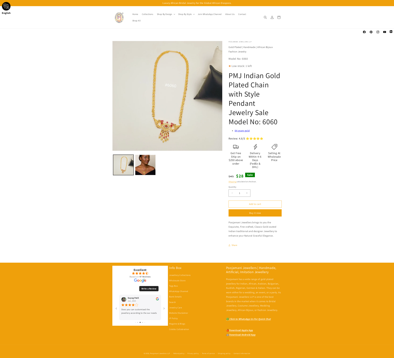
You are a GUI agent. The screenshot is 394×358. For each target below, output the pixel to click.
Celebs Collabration (179, 329)
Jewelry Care (175, 307)
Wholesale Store (177, 280)
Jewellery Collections (180, 275)
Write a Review (148, 288)
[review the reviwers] (157, 299)
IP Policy (173, 318)
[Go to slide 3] (140, 322)
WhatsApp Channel (178, 291)
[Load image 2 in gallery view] (145, 165)
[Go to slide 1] (135, 322)
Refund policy (178, 353)
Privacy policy (193, 353)
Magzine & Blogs (177, 323)
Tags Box (173, 285)
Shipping (232, 181)
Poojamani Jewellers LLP (160, 353)
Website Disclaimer (178, 313)
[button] (165, 14)
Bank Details (175, 296)
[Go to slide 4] (142, 322)
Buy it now (255, 212)
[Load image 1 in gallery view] (123, 165)
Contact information (242, 353)
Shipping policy (224, 353)
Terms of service (208, 353)
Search (172, 302)
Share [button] (234, 245)
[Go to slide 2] (137, 322)
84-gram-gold (242, 130)
